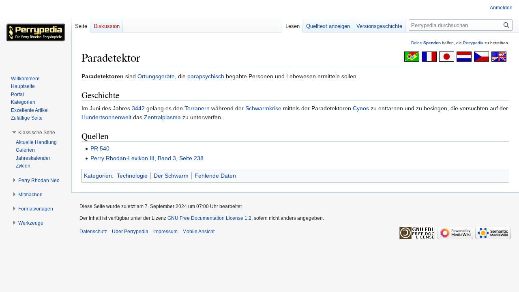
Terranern (197, 108)
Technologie (132, 175)
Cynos (361, 108)
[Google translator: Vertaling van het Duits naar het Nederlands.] (464, 56)
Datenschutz (93, 231)
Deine (426, 43)
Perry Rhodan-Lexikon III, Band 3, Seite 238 (147, 158)
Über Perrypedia (130, 231)
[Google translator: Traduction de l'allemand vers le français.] (429, 56)
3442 (138, 108)
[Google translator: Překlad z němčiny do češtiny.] (481, 56)
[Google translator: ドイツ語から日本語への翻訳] (446, 56)
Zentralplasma (162, 117)
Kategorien (98, 175)
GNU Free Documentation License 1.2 (209, 218)
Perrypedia (473, 43)
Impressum (165, 231)
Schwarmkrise (263, 108)
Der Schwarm (171, 175)
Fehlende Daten (215, 175)
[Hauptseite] (35, 32)
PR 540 (99, 148)
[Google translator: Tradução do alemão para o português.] (411, 56)
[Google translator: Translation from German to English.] (498, 56)
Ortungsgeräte (156, 76)
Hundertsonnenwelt (106, 117)
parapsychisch (205, 76)
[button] (36, 132)
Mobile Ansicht (198, 231)
